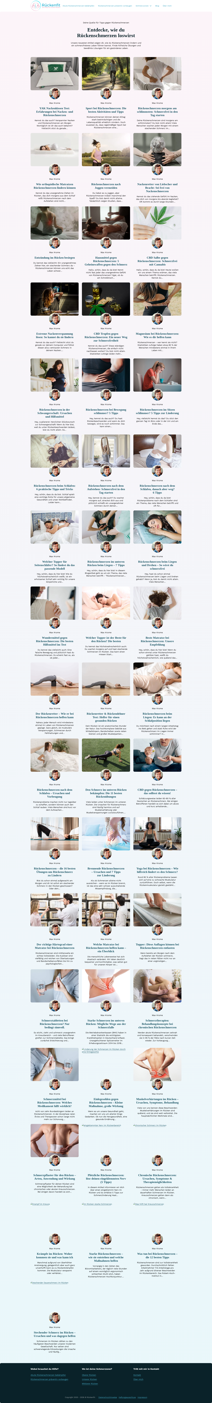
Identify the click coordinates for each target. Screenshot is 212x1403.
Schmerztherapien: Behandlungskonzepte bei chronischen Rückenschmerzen (157, 1024)
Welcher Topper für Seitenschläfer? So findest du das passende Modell (54, 565)
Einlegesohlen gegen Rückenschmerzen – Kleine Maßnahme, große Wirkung (106, 1103)
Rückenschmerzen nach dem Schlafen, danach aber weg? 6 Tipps (157, 489)
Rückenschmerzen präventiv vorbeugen (115, 6)
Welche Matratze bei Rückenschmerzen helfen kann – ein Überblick (106, 948)
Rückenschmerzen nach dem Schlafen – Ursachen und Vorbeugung (54, 793)
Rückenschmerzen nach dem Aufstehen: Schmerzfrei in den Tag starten (106, 489)
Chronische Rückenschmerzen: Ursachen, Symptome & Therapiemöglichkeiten (157, 1179)
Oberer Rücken (89, 1375)
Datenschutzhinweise (107, 1397)
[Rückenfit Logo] (45, 6)
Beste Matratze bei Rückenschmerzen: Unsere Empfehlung (157, 641)
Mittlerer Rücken (90, 1383)
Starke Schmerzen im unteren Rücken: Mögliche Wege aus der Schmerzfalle (106, 1024)
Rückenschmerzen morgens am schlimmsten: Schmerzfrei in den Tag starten (157, 112)
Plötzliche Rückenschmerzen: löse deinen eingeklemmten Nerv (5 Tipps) (106, 1179)
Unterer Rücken (89, 1379)
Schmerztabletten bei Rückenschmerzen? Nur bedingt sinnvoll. (55, 1024)
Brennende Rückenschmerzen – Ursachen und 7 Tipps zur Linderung (106, 872)
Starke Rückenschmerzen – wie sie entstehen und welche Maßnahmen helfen (106, 1257)
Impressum (142, 1397)
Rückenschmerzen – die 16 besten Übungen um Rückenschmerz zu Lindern (54, 872)
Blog (157, 6)
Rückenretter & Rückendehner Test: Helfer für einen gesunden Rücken (106, 717)
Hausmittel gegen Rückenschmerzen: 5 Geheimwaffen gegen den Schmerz (106, 261)
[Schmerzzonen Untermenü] (151, 6)
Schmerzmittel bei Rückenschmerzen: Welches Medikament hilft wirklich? (54, 1103)
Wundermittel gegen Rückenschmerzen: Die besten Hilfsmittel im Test (54, 641)
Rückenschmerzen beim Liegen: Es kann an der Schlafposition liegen (157, 717)
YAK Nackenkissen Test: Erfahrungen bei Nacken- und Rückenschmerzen (54, 112)
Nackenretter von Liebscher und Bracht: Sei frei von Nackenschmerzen (157, 188)
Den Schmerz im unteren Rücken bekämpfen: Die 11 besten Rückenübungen (106, 793)
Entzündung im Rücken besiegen (55, 257)
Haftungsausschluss (127, 1397)
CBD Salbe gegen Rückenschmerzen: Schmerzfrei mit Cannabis (157, 261)
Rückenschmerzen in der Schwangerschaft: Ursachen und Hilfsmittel (54, 413)
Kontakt (137, 1375)
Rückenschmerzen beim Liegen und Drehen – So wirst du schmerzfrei (157, 565)
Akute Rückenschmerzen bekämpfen (78, 6)
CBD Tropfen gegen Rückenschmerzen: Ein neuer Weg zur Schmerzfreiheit (106, 337)
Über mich (167, 6)
